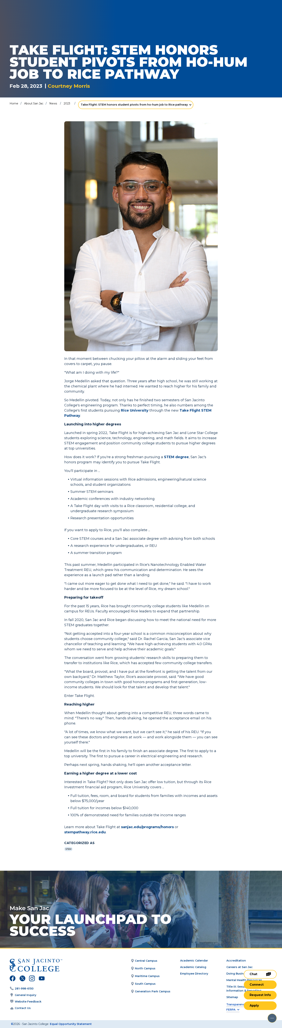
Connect (257, 984)
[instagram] (32, 978)
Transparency (236, 1004)
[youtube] (41, 979)
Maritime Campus (147, 976)
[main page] (31, 14)
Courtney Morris (69, 86)
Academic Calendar (194, 960)
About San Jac (33, 103)
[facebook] (13, 978)
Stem (68, 849)
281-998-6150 (24, 988)
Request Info (260, 995)
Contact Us (23, 1008)
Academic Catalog (193, 967)
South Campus (145, 983)
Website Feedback (28, 1001)
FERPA (230, 1009)
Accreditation (236, 960)
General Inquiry (25, 995)
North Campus (145, 968)
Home (14, 103)
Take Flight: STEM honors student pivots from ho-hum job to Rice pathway (134, 104)
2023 (67, 103)
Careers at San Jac (239, 967)
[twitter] (22, 979)
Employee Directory (194, 973)
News (53, 103)
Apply (254, 1005)
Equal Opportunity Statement (71, 1024)
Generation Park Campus (152, 991)
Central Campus (146, 960)
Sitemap (232, 997)
